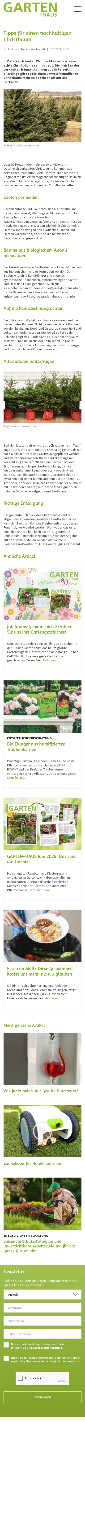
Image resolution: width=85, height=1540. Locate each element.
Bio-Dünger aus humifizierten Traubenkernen (36, 746)
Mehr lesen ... (51, 660)
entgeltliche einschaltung (26, 1235)
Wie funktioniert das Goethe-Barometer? (41, 1090)
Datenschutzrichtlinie (47, 1347)
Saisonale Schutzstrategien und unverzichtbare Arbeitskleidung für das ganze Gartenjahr (40, 1246)
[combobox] (42, 1294)
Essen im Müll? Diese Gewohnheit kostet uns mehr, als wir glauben (40, 971)
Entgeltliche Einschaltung (29, 738)
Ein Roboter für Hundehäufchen (32, 1163)
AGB (23, 1347)
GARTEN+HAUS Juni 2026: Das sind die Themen (41, 859)
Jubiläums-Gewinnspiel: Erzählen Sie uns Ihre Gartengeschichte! (39, 629)
